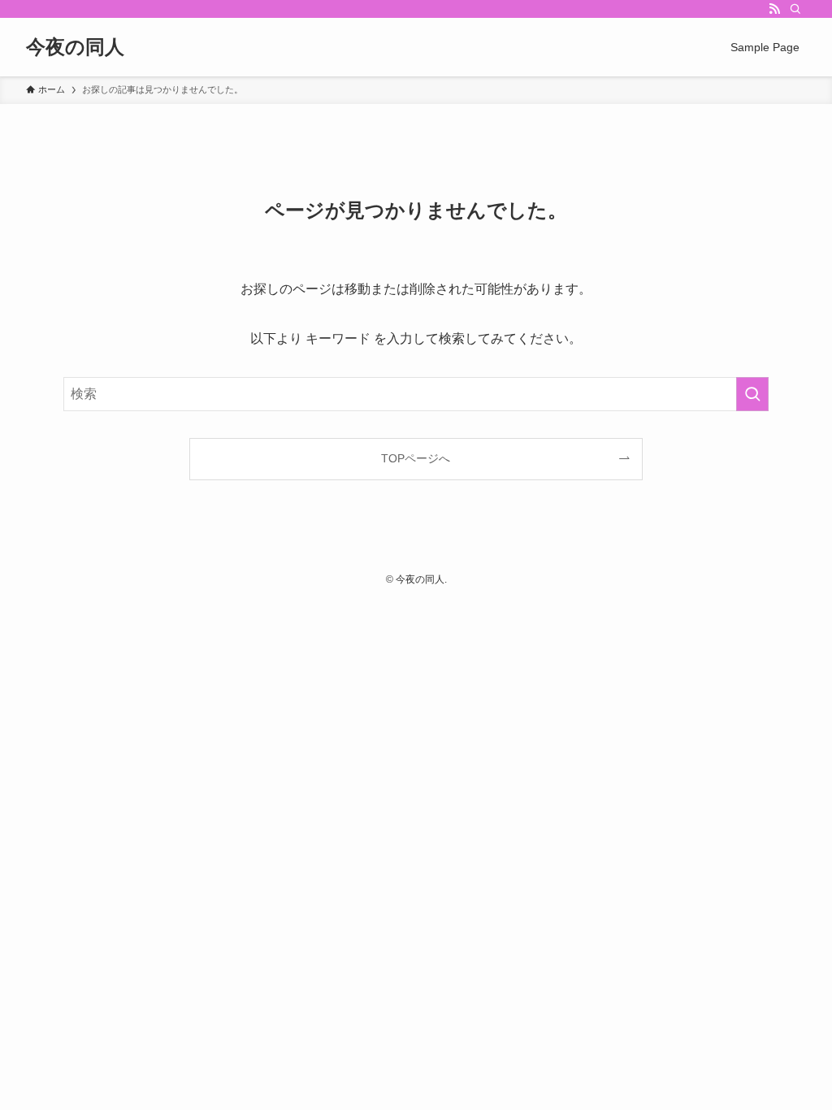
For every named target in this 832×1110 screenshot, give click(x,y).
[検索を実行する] (752, 394)
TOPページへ (415, 458)
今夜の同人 (75, 47)
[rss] (774, 9)
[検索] (795, 9)
